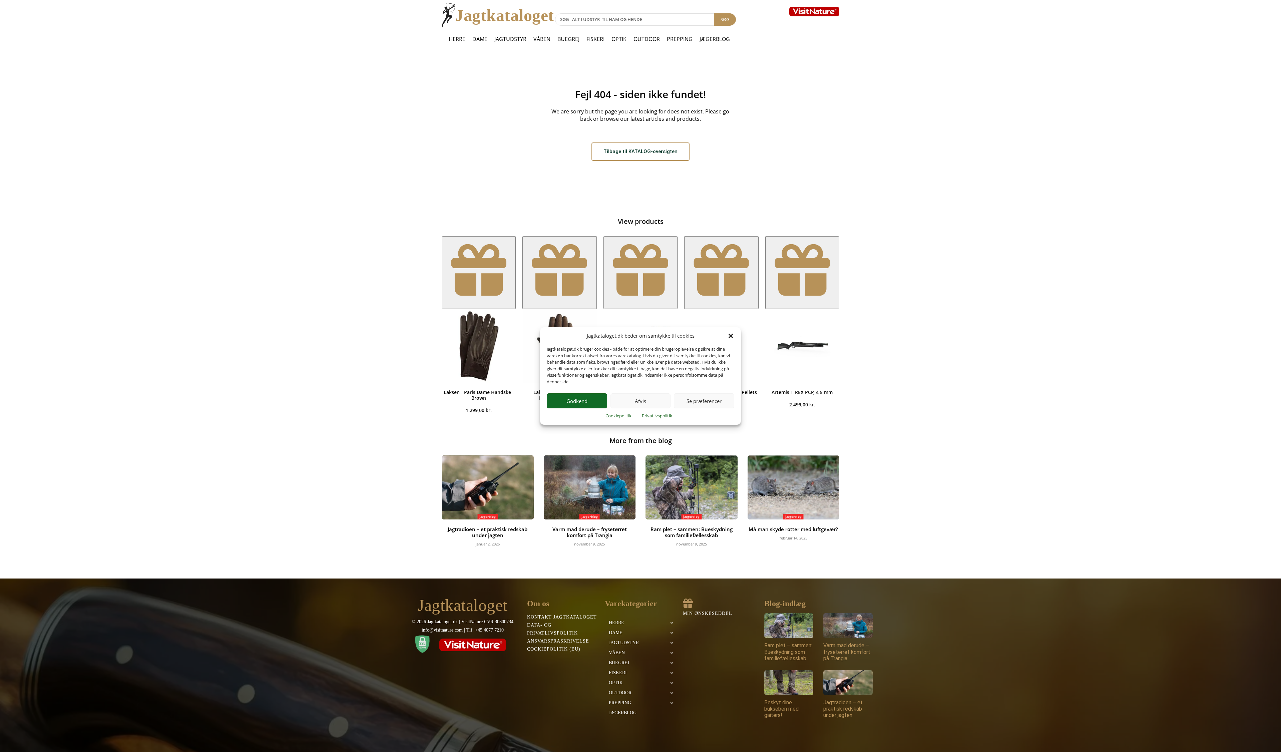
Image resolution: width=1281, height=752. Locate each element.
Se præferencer (704, 401)
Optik (618, 39)
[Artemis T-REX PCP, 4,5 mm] (802, 346)
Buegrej (568, 39)
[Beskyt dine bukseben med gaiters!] (789, 682)
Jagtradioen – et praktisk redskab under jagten (487, 532)
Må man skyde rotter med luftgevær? (793, 529)
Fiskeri (595, 39)
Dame (479, 39)
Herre (457, 39)
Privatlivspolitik (657, 416)
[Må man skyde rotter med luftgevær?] (794, 487)
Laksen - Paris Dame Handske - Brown (479, 395)
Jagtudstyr (510, 39)
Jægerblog (715, 39)
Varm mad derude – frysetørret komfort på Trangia (589, 532)
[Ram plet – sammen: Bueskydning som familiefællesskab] (692, 487)
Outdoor (646, 39)
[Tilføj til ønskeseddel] (479, 272)
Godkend (576, 401)
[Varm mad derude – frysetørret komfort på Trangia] (590, 487)
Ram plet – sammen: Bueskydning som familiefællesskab (692, 532)
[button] (731, 336)
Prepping (680, 39)
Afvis (640, 401)
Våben (541, 39)
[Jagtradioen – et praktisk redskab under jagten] (488, 487)
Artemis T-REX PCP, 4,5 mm (802, 392)
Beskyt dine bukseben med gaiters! (781, 708)
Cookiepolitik (618, 416)
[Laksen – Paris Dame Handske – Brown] (479, 346)
